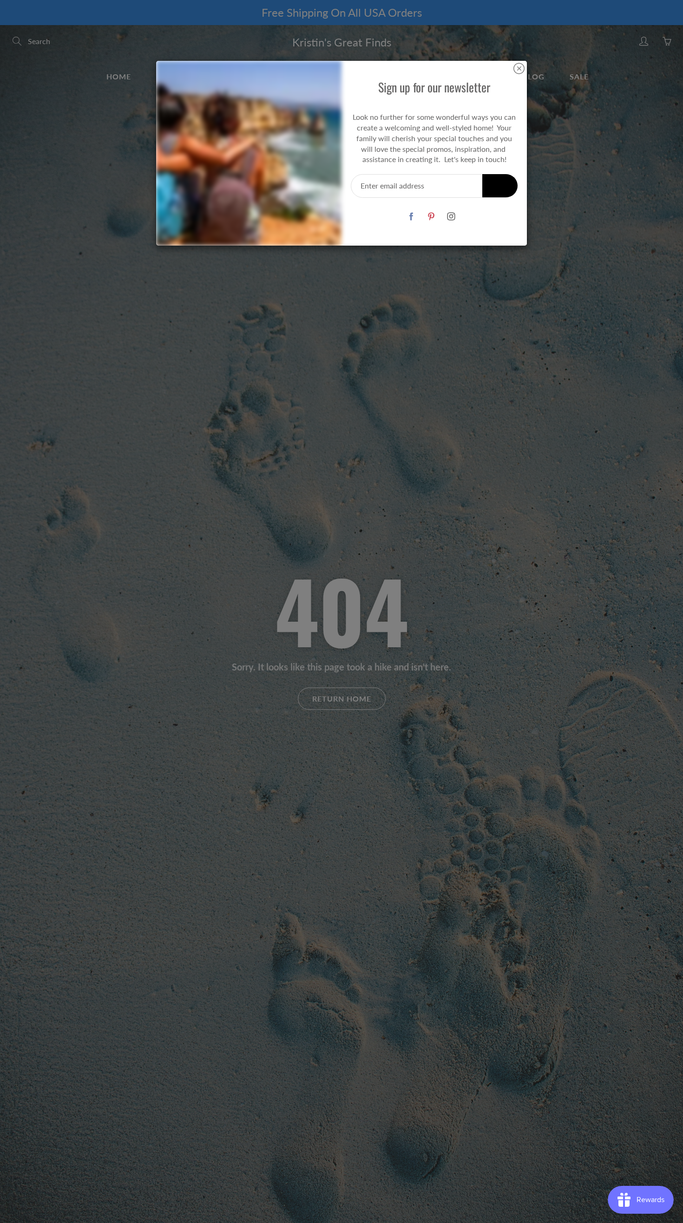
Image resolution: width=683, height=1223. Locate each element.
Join (500, 185)
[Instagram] (451, 216)
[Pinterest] (431, 216)
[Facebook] (411, 216)
